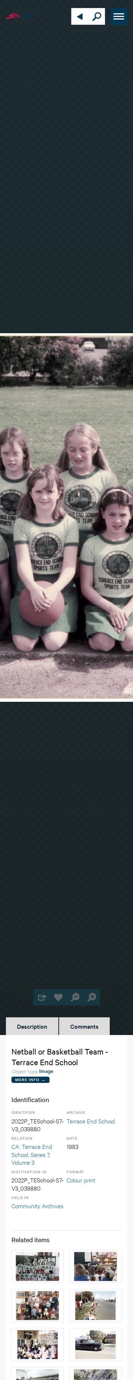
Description (32, 1026)
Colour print (80, 1180)
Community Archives (37, 1205)
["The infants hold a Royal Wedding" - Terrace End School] (37, 1344)
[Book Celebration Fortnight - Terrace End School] (37, 1305)
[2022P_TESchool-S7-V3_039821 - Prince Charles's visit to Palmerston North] (95, 1344)
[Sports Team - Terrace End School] (37, 1266)
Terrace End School (90, 1121)
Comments (84, 1026)
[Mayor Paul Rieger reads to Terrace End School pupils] (95, 1266)
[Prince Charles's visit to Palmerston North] (95, 1305)
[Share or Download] (41, 997)
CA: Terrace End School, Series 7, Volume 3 (31, 1154)
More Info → (30, 1079)
